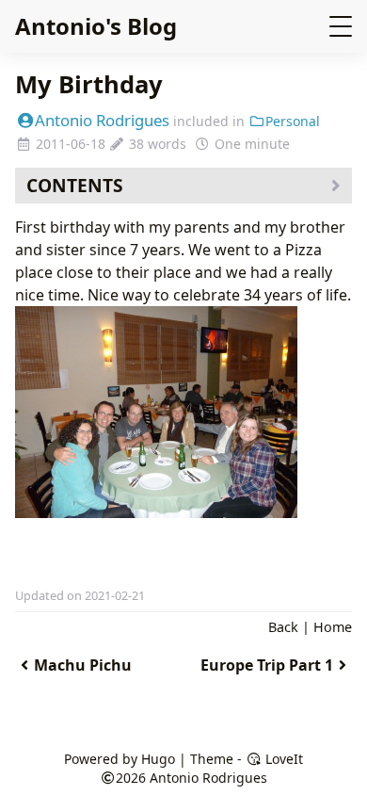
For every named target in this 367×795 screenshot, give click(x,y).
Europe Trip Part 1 (266, 665)
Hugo (158, 759)
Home (332, 627)
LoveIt (282, 759)
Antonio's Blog (96, 25)
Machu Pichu (83, 665)
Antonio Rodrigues (102, 120)
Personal (292, 121)
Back (283, 627)
